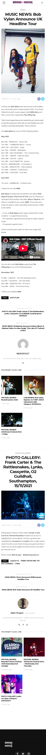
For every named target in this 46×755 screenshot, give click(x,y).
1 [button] (14, 512)
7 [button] (26, 512)
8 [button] (28, 512)
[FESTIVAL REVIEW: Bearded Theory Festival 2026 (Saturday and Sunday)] (11, 647)
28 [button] (28, 515)
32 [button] (20, 517)
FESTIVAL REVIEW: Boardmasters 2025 (9, 399)
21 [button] (14, 515)
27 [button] (26, 515)
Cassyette (14, 561)
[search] (42, 2)
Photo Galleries (23, 453)
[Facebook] (23, 624)
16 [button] (24, 513)
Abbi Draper (6, 525)
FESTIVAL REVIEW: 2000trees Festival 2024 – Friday (11, 432)
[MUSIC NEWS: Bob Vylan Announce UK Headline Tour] (23, 61)
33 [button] (22, 517)
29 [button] (30, 515)
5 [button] (22, 512)
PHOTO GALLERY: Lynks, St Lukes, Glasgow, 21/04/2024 (11, 698)
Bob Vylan (14, 298)
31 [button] (18, 517)
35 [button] (26, 517)
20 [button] (32, 513)
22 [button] (16, 515)
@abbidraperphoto (31, 555)
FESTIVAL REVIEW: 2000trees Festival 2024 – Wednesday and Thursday (34, 662)
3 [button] (18, 512)
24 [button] (20, 515)
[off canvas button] (4, 2)
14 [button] (20, 513)
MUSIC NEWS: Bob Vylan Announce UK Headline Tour (23, 590)
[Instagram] (27, 624)
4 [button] (20, 512)
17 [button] (26, 513)
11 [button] (14, 513)
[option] (23, 505)
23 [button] (18, 515)
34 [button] (24, 517)
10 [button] (32, 512)
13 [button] (18, 513)
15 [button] (22, 513)
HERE (18, 188)
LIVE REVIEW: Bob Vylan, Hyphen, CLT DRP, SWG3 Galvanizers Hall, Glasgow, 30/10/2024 (34, 401)
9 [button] (30, 512)
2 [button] (16, 512)
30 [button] (32, 515)
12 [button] (16, 513)
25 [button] (22, 515)
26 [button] (24, 515)
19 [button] (30, 513)
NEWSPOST (6, 99)
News (23, 10)
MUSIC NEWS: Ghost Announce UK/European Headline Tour (23, 578)
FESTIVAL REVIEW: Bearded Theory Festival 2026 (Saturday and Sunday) (11, 662)
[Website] (23, 363)
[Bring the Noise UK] (8, 744)
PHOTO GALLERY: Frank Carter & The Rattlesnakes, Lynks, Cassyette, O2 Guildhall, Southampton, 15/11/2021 (23, 313)
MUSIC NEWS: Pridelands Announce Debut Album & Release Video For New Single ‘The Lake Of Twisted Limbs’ (23, 328)
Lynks (17, 564)
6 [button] (24, 512)
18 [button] (28, 513)
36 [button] (28, 517)
